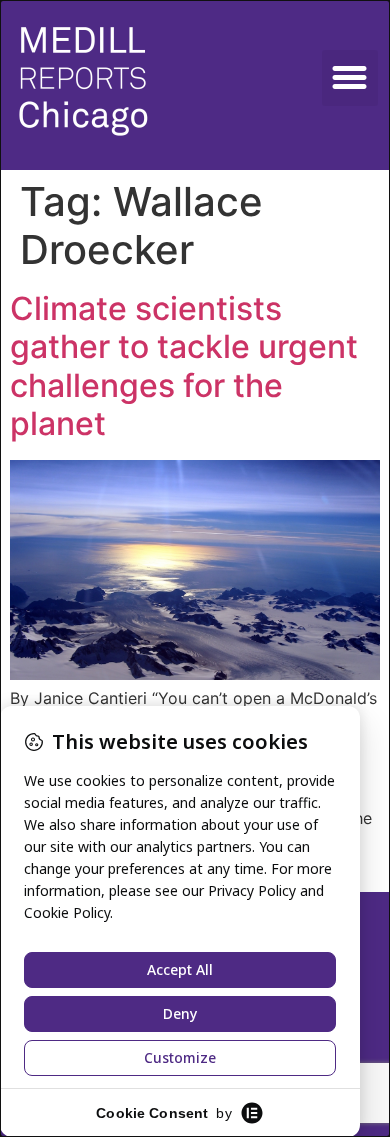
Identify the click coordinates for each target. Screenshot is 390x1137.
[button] (350, 78)
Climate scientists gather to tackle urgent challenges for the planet (184, 366)
